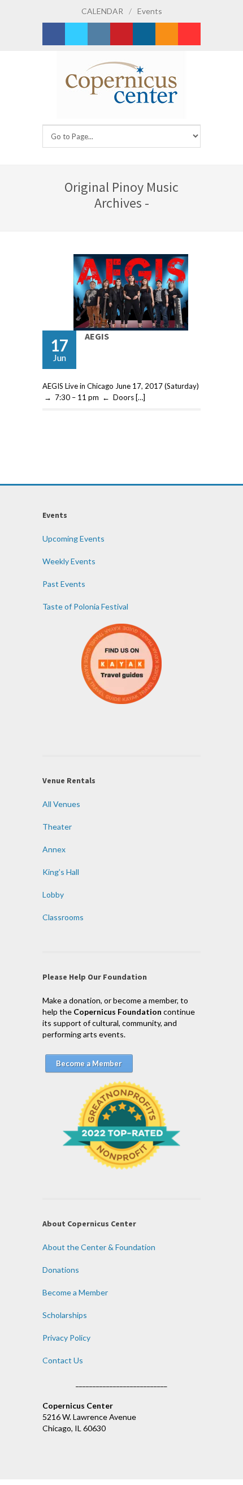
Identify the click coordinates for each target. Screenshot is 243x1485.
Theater (57, 826)
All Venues (61, 804)
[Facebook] (53, 34)
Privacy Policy (66, 1337)
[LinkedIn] (144, 34)
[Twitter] (76, 34)
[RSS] (166, 34)
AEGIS (97, 336)
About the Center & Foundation (98, 1247)
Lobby (53, 894)
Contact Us (62, 1360)
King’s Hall (60, 872)
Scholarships (64, 1315)
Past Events (63, 584)
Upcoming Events (73, 538)
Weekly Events (69, 561)
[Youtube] (189, 34)
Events (149, 11)
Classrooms (63, 917)
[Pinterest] (121, 34)
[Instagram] (99, 34)
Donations (60, 1269)
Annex (54, 849)
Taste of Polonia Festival (85, 606)
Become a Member (75, 1292)
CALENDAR (102, 11)
